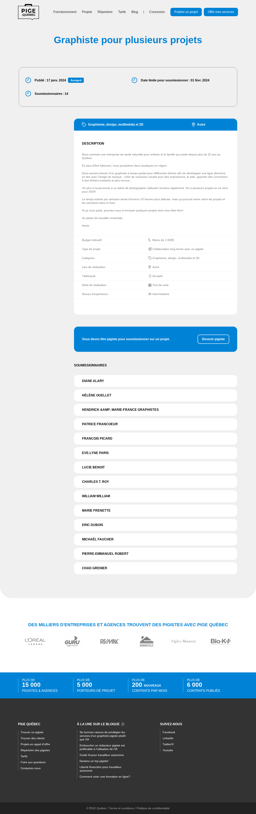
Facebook (169, 732)
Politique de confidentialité (153, 808)
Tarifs (122, 12)
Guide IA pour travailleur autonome (102, 755)
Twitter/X (168, 744)
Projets (87, 12)
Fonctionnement (64, 12)
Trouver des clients (33, 738)
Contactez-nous (31, 768)
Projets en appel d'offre (35, 744)
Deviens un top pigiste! (94, 761)
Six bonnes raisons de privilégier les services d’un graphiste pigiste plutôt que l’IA (103, 736)
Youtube (168, 750)
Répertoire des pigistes (35, 750)
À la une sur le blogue (98, 724)
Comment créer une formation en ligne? (105, 776)
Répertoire (105, 12)
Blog (134, 12)
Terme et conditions (121, 808)
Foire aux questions (33, 762)
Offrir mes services (221, 12)
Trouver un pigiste (32, 732)
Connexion (157, 12)
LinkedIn (168, 738)
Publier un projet (186, 12)
